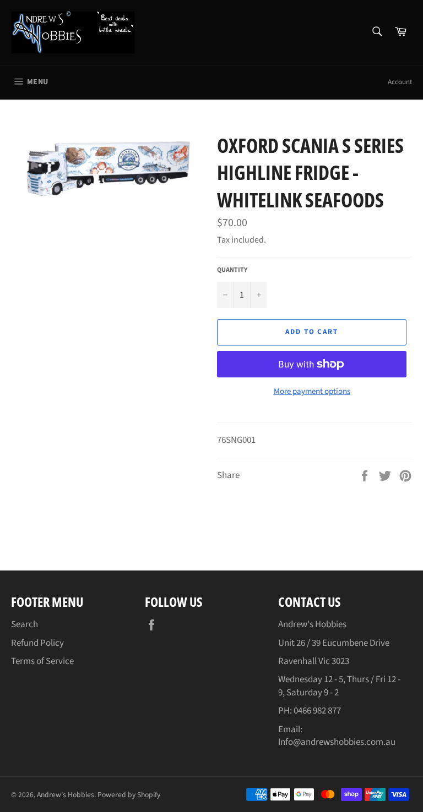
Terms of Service (42, 661)
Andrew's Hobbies (65, 794)
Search (24, 624)
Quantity (232, 270)
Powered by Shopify (128, 794)
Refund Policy (37, 643)
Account (400, 82)
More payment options (312, 391)
